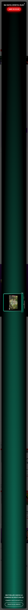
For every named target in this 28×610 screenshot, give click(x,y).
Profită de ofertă (14, 604)
